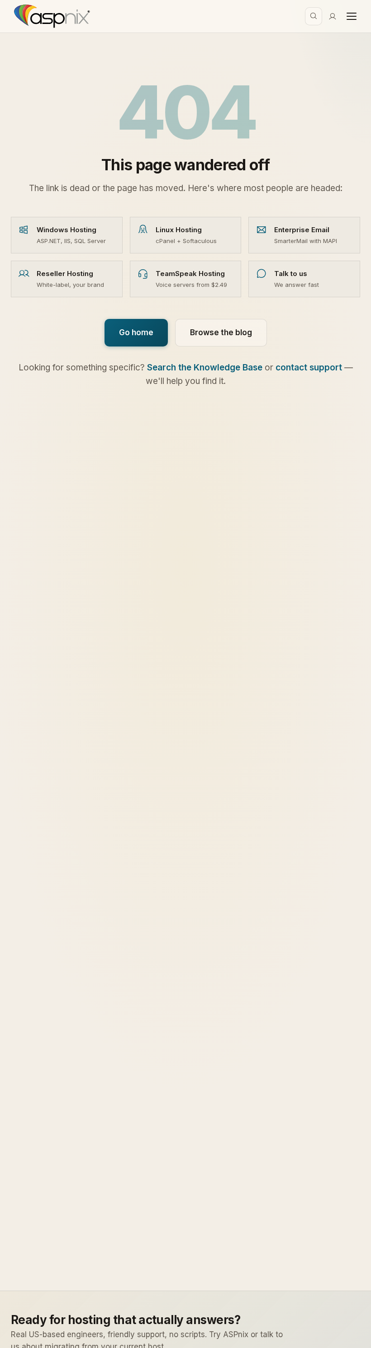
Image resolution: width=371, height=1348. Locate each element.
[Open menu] (351, 16)
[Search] (313, 16)
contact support (309, 367)
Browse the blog (221, 332)
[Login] (332, 16)
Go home (136, 332)
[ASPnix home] (51, 16)
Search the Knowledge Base (204, 367)
